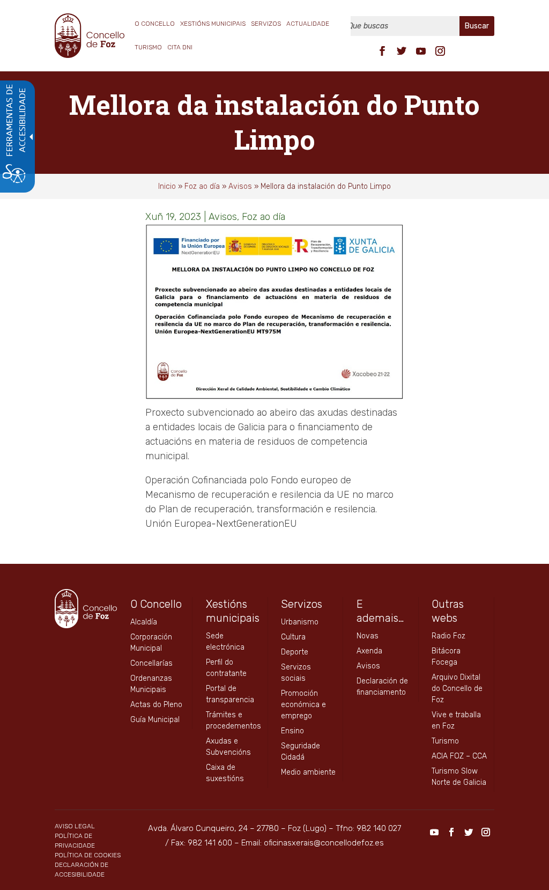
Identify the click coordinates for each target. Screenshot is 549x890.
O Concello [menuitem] (155, 23)
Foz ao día (202, 186)
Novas (368, 636)
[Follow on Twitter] (401, 51)
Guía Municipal (155, 719)
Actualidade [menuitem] (307, 23)
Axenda (369, 651)
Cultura (293, 637)
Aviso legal (75, 826)
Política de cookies (88, 855)
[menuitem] (382, 50)
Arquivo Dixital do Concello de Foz (457, 688)
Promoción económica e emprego (303, 704)
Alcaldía (143, 622)
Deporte (294, 652)
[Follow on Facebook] (382, 51)
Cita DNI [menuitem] (179, 47)
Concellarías (151, 663)
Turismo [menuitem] (148, 47)
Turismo (445, 741)
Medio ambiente (308, 772)
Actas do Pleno (156, 704)
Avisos (240, 186)
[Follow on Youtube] (421, 51)
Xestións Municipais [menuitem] (213, 23)
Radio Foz (448, 636)
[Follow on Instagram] (440, 51)
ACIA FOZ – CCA (459, 756)
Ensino (292, 730)
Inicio (167, 186)
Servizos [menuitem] (266, 23)
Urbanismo (299, 622)
